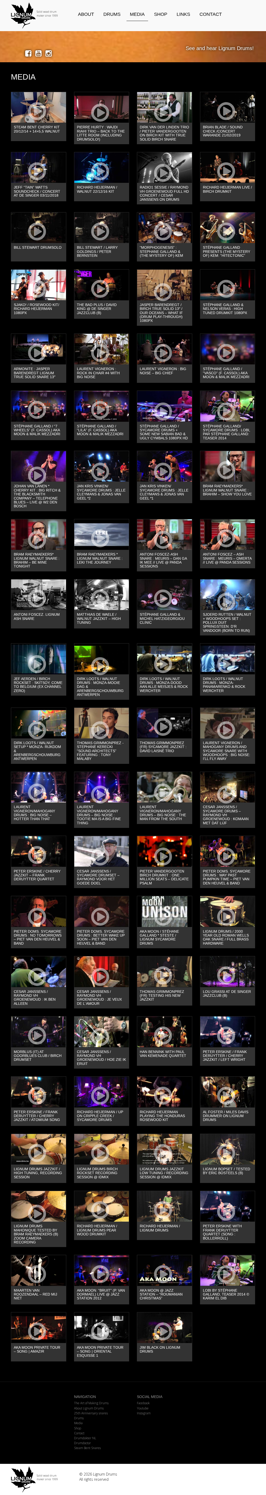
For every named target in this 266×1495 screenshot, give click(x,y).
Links (183, 14)
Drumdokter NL (85, 1438)
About (86, 14)
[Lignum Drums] (38, 16)
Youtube (143, 1408)
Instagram (144, 1413)
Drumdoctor (82, 1443)
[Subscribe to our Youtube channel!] (39, 53)
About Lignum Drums (89, 1408)
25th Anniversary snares (91, 1413)
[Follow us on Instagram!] (48, 53)
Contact (211, 14)
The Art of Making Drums (91, 1403)
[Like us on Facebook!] (29, 53)
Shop (160, 14)
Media (137, 14)
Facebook (143, 1403)
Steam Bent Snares (87, 1448)
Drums (112, 14)
